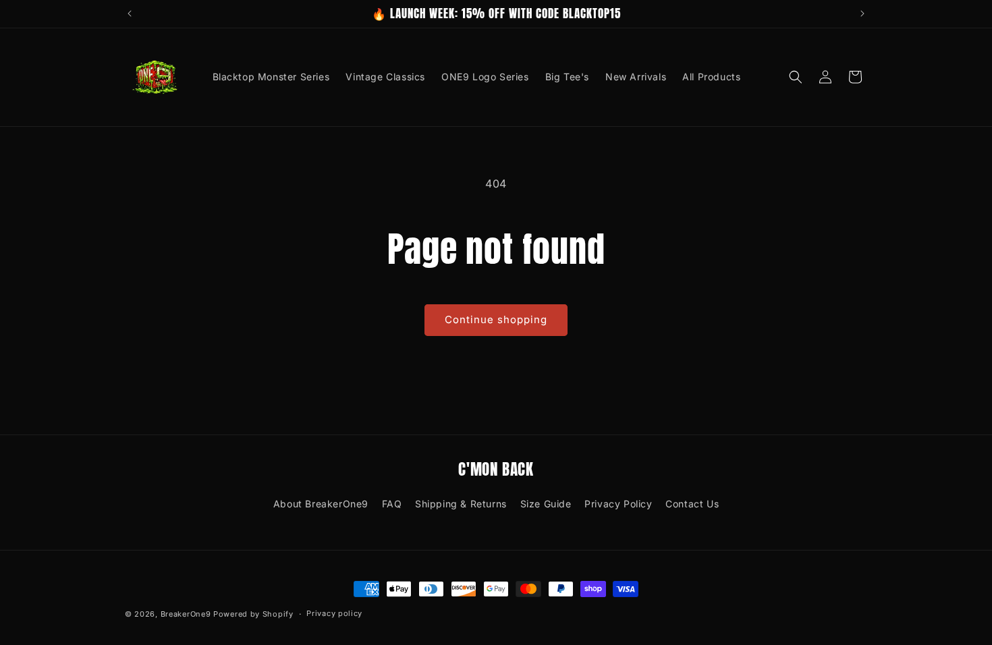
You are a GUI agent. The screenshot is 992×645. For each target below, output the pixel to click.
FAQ (392, 503)
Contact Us (692, 503)
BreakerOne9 (186, 614)
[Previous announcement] (129, 13)
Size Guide (546, 503)
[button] (795, 77)
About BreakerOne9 (320, 503)
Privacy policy (334, 613)
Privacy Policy (618, 503)
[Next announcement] (862, 13)
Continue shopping (496, 319)
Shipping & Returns (461, 503)
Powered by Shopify (253, 614)
